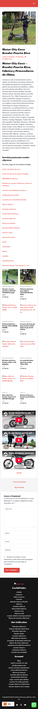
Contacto (19, 599)
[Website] (18, 550)
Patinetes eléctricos (19, 626)
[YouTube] (25, 705)
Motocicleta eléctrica (19, 609)
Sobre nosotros (19, 597)
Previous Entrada (19, 482)
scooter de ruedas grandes (19, 682)
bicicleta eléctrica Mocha (11, 228)
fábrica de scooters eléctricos (19, 618)
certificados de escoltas (10, 195)
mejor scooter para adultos (19, 679)
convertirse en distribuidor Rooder (14, 200)
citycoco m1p (19, 611)
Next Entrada (19, 487)
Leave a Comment (8, 57)
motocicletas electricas (10, 214)
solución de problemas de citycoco (14, 190)
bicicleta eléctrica (19, 606)
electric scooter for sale (19, 663)
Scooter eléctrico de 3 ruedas (19, 686)
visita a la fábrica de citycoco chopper (15, 174)
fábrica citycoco (7, 204)
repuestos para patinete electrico (19, 645)
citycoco (19, 604)
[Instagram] (21, 705)
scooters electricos (9, 218)
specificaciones (8, 261)
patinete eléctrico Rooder (19, 602)
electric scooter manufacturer (19, 668)
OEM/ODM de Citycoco (10, 179)
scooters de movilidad (19, 652)
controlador (6, 247)
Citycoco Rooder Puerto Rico (19, 629)
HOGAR (19, 473)
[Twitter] (17, 705)
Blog (19, 661)
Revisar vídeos (19, 634)
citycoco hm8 (19, 613)
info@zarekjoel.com (19, 665)
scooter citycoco (19, 648)
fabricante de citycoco (19, 638)
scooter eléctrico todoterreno (19, 684)
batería (4, 251)
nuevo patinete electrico (19, 670)
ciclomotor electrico (19, 650)
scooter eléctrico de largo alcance (19, 616)
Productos (19, 57)
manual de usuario (8, 237)
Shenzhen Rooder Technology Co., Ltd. (15, 265)
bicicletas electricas (9, 209)
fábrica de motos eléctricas (19, 643)
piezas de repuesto (8, 223)
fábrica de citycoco (19, 672)
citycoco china (7, 233)
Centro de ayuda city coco (11, 169)
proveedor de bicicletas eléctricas (19, 641)
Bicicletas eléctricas (19, 631)
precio (4, 242)
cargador (5, 256)
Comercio (19, 595)
